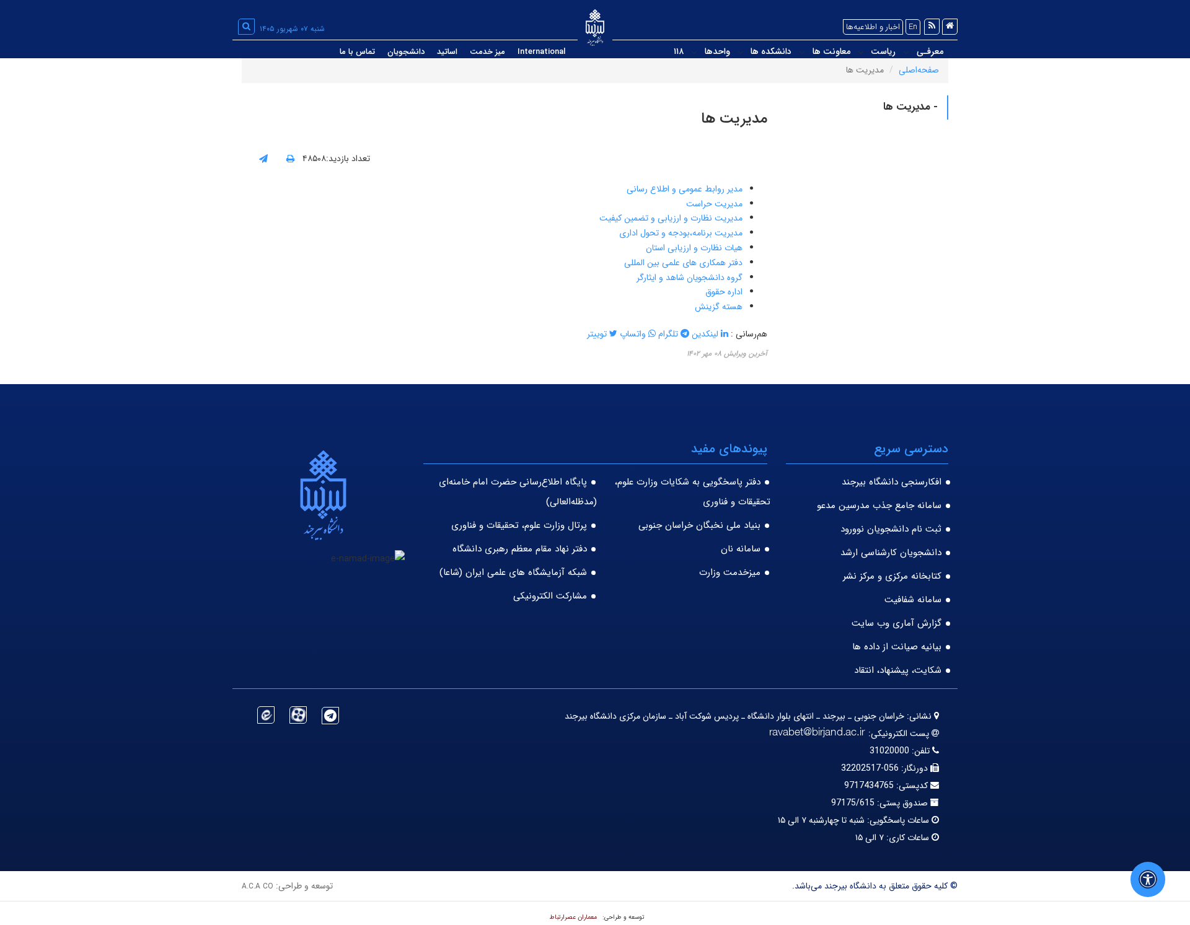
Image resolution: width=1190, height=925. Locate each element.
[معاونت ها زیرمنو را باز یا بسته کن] (802, 52)
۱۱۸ (679, 51)
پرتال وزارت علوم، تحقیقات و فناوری (519, 525)
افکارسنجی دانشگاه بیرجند (891, 482)
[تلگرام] (330, 715)
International (541, 51)
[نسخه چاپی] (290, 159)
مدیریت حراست (714, 204)
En (913, 26)
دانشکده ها (771, 51)
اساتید (447, 51)
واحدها (717, 51)
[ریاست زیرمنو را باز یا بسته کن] (860, 52)
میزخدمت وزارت (729, 572)
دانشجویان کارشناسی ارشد (890, 552)
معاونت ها (831, 51)
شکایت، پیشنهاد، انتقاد (897, 670)
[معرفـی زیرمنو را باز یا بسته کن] (906, 52)
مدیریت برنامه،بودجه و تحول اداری (681, 233)
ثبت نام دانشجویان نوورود (890, 529)
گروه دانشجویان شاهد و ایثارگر (690, 277)
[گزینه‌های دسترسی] (1147, 879)
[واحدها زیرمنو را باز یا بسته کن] (694, 52)
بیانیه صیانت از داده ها (896, 646)
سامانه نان (740, 548)
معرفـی (930, 51)
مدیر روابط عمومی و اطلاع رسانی (685, 189)
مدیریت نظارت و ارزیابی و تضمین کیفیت (671, 218)
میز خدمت (487, 51)
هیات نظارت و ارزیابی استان (693, 248)
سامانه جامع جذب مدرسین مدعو (879, 505)
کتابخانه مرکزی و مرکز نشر (892, 576)
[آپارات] (298, 715)
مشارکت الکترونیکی (550, 596)
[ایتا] (266, 715)
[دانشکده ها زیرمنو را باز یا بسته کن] (740, 52)
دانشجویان (406, 51)
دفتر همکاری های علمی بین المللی (683, 263)
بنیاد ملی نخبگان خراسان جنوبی (699, 525)
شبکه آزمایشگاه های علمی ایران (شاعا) (513, 572)
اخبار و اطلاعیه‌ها (873, 26)
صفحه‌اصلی (919, 70)
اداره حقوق (723, 292)
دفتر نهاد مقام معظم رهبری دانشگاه (519, 548)
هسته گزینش (717, 306)
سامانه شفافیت (912, 599)
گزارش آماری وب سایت (896, 623)
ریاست (883, 51)
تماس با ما (357, 51)
